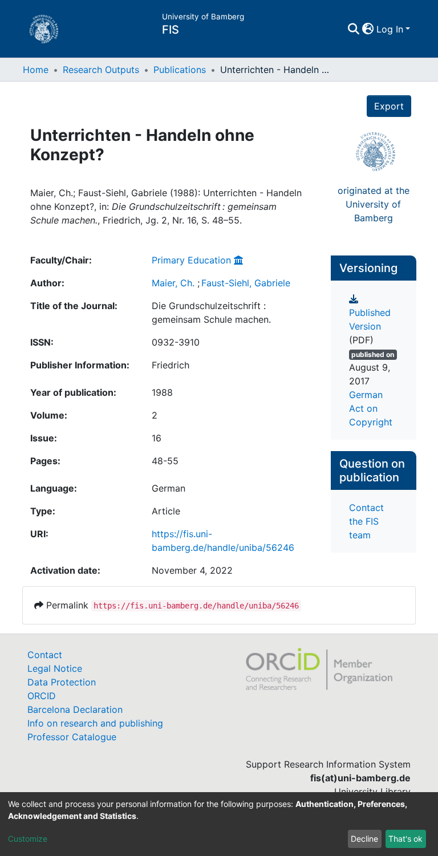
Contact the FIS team (366, 521)
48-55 (165, 460)
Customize (27, 838)
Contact (44, 654)
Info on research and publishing (95, 723)
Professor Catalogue (71, 737)
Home (35, 69)
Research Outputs (101, 69)
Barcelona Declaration (75, 709)
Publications (179, 69)
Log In (389, 29)
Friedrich (170, 365)
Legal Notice (54, 668)
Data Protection (61, 682)
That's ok (405, 838)
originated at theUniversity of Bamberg (373, 204)
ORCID (41, 695)
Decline (364, 838)
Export (389, 106)
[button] (368, 29)
